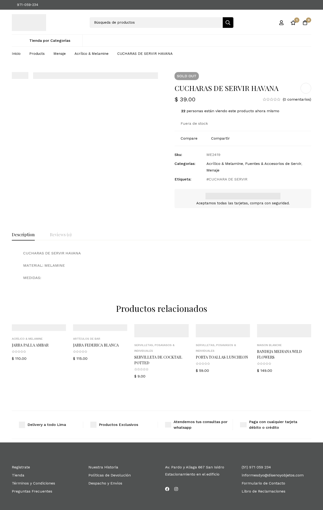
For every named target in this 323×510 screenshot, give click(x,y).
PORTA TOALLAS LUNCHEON (222, 357)
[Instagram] (176, 489)
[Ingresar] (281, 22)
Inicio (16, 53)
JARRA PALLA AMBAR (30, 345)
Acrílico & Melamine (91, 53)
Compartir (220, 138)
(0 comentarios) (297, 99)
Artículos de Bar (86, 338)
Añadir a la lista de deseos (306, 88)
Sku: (178, 154)
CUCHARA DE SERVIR (228, 179)
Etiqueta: (183, 179)
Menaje (59, 53)
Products (37, 53)
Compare (189, 138)
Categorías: (185, 163)
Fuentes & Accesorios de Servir (273, 163)
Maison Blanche (269, 345)
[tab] (23, 235)
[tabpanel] (161, 265)
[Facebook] (167, 489)
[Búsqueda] (228, 22)
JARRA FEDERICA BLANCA (96, 345)
